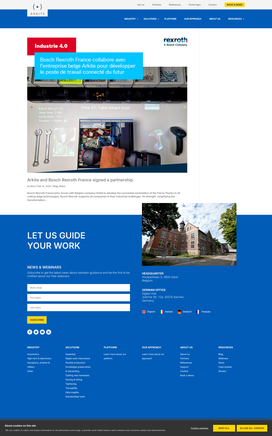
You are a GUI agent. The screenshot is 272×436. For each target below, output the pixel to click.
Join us (140, 4)
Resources (235, 18)
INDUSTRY (33, 347)
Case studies (225, 367)
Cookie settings (199, 428)
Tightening (70, 383)
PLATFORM (110, 347)
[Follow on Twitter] (36, 332)
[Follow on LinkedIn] (48, 332)
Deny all (224, 428)
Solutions (150, 18)
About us (214, 18)
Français (206, 311)
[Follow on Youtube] (42, 332)
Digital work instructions (77, 358)
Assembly (70, 354)
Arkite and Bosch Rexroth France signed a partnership (80, 179)
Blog (55, 186)
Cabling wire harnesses (77, 375)
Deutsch (187, 311)
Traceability (71, 388)
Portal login (195, 4)
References (175, 4)
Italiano (169, 311)
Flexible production (75, 362)
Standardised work (75, 396)
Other (30, 371)
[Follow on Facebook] (29, 332)
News (62, 186)
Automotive (33, 354)
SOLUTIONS (72, 347)
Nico (33, 186)
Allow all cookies (252, 428)
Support (184, 367)
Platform (170, 18)
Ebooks (222, 371)
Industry (130, 18)
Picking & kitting (73, 379)
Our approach (192, 18)
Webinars (223, 358)
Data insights (72, 392)
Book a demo (235, 4)
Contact (213, 4)
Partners (156, 4)
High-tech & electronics (39, 358)
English (151, 311)
